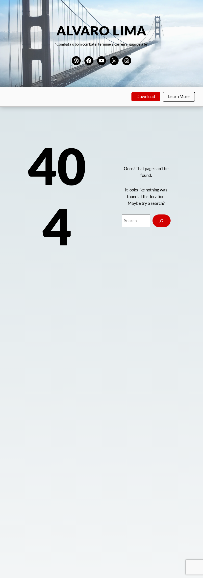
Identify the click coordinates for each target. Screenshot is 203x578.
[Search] (161, 220)
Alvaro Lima (101, 30)
